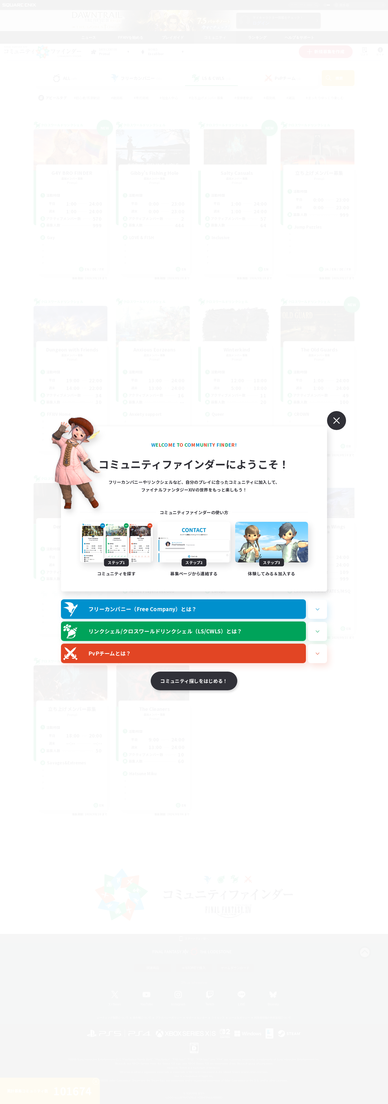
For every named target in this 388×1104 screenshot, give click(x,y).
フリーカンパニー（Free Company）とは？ (142, 609)
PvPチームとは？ (109, 653)
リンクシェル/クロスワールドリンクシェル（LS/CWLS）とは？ (165, 631)
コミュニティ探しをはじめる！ (194, 680)
